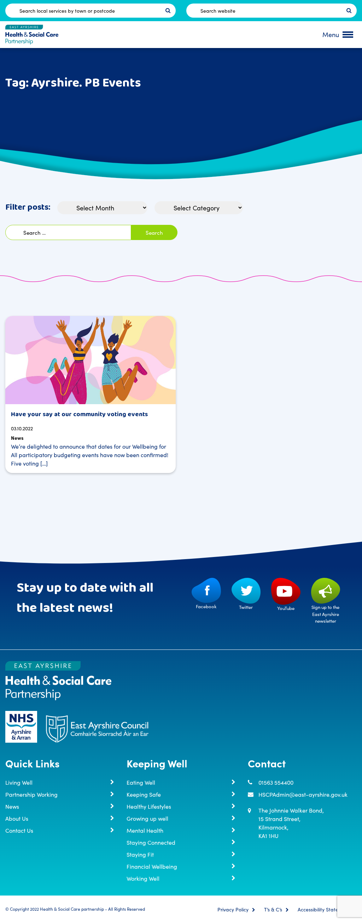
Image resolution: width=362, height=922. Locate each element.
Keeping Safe (144, 794)
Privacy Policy (233, 909)
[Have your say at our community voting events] (90, 360)
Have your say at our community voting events (79, 414)
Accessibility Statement (324, 909)
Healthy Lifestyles (149, 806)
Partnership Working (31, 794)
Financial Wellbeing (152, 866)
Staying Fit (140, 854)
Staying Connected (151, 842)
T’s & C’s (273, 909)
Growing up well (147, 818)
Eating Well (141, 782)
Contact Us (19, 830)
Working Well (143, 878)
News (17, 437)
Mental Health (145, 830)
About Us (16, 818)
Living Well (19, 782)
